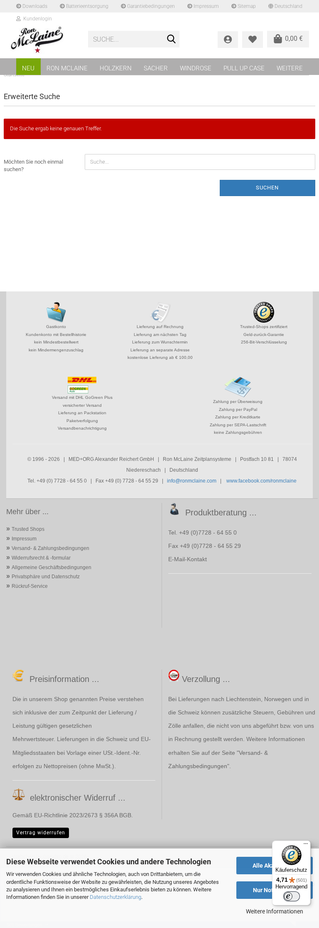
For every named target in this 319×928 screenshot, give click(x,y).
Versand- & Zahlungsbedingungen (50, 548)
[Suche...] (171, 39)
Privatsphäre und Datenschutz (46, 577)
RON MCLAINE (67, 68)
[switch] (291, 896)
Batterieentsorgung (86, 6)
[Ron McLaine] (43, 39)
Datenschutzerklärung (115, 897)
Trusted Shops (28, 529)
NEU (28, 68)
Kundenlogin (36, 19)
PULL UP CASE (244, 68)
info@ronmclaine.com (191, 481)
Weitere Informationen (274, 911)
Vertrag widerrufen (40, 833)
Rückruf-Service (30, 586)
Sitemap (246, 6)
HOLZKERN (116, 68)
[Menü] (306, 846)
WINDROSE (195, 68)
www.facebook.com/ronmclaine (261, 481)
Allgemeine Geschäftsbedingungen (51, 567)
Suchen (267, 187)
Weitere (290, 68)
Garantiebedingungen (150, 6)
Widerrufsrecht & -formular (41, 558)
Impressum (205, 6)
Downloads (34, 6)
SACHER (156, 68)
